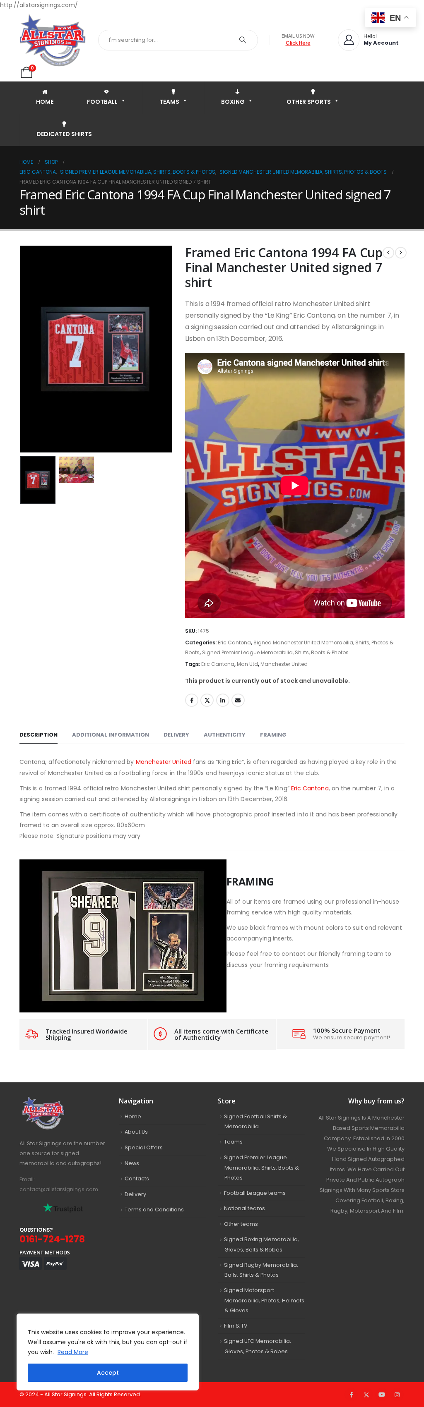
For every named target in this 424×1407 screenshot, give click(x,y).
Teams (233, 1141)
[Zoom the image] (61, 1101)
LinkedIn (222, 700)
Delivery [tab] (176, 735)
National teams (244, 1208)
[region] (108, 1352)
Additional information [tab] (110, 735)
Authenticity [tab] (225, 735)
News (132, 1163)
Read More (73, 1352)
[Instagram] (397, 1394)
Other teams (241, 1224)
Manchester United (284, 664)
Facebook (191, 700)
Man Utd (247, 664)
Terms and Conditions (154, 1209)
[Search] (243, 40)
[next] (401, 252)
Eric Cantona (234, 642)
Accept (108, 1373)
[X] (366, 1394)
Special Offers (144, 1147)
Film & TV (236, 1325)
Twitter (207, 700)
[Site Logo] (52, 40)
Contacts (137, 1178)
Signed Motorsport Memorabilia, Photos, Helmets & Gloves (264, 1300)
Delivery (135, 1194)
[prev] (388, 252)
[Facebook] (351, 1394)
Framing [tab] (273, 735)
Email (238, 700)
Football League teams (255, 1192)
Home (133, 1116)
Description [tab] (38, 735)
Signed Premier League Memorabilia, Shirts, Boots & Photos (275, 652)
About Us (136, 1131)
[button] (21, 349)
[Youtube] (381, 1394)
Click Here (298, 42)
